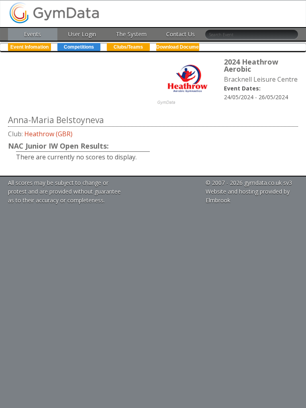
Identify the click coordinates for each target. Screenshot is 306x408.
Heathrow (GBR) (48, 133)
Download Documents (177, 47)
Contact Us (180, 34)
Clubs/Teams (128, 47)
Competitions (79, 47)
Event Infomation (29, 47)
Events (32, 34)
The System (131, 34)
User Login (82, 34)
